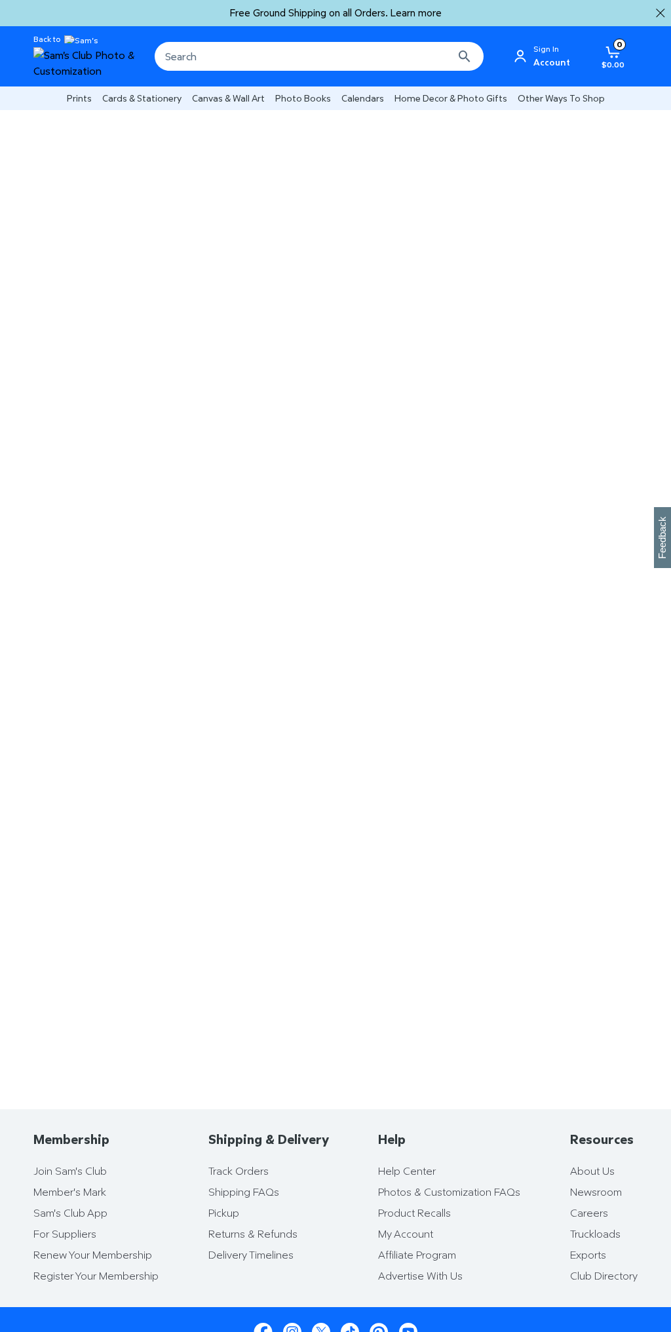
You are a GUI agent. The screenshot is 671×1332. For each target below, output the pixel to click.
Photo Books (303, 98)
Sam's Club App (70, 1213)
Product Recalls (414, 1213)
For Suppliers (64, 1234)
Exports (588, 1254)
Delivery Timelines (251, 1254)
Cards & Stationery (142, 98)
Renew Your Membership (92, 1254)
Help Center (407, 1171)
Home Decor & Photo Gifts (450, 98)
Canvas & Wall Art (228, 98)
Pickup (223, 1213)
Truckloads (595, 1234)
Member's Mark (69, 1192)
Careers (589, 1213)
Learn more (416, 13)
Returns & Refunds (252, 1234)
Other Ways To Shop (561, 98)
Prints (79, 98)
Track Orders (238, 1171)
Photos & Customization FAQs (449, 1192)
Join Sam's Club (70, 1171)
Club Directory (604, 1275)
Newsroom (596, 1192)
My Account (405, 1234)
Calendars (362, 98)
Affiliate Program (417, 1254)
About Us (592, 1171)
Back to (46, 39)
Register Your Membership (96, 1275)
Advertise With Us (420, 1275)
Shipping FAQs (243, 1192)
